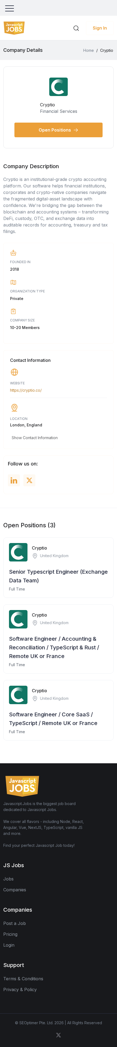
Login (8, 945)
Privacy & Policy (20, 989)
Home (88, 50)
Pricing (10, 934)
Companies (14, 889)
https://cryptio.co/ (26, 390)
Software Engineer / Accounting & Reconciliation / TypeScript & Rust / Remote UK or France (54, 647)
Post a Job (14, 923)
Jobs (8, 879)
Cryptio (39, 548)
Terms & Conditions (23, 978)
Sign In (100, 28)
